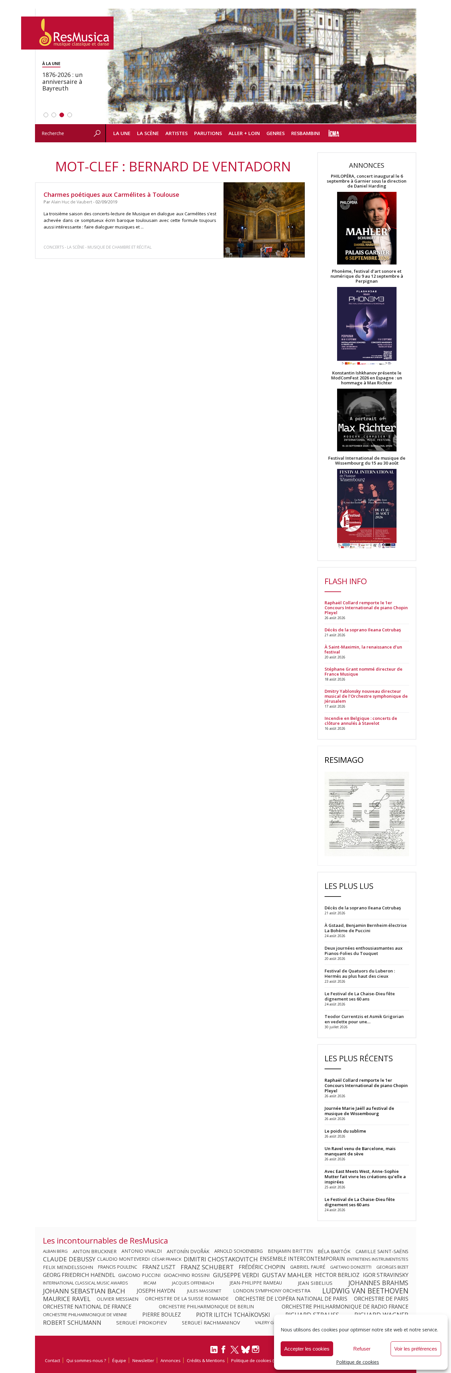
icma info (334, 133)
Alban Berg (55, 1251)
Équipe (119, 1360)
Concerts (54, 247)
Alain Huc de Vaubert (71, 202)
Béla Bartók (334, 1251)
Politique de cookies (357, 1362)
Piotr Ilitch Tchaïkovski (233, 1314)
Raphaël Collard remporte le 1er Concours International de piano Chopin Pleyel (366, 607)
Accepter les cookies (307, 1349)
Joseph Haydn (156, 1290)
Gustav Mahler (287, 1275)
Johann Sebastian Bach (84, 1290)
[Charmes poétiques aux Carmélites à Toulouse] (264, 219)
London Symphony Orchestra (271, 1290)
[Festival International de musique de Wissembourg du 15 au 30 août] (367, 509)
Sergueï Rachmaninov (211, 1322)
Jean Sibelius (315, 1282)
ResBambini (305, 133)
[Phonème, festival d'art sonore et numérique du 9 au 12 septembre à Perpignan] (367, 327)
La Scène (148, 133)
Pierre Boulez (161, 1314)
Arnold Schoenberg (238, 1251)
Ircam (150, 1282)
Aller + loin (244, 133)
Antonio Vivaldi (141, 1251)
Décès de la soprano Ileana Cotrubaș (363, 629)
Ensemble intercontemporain (302, 1259)
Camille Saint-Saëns (382, 1251)
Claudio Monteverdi (123, 1259)
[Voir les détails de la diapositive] (260, 66)
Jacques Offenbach (193, 1282)
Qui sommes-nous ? (86, 1360)
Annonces (170, 1360)
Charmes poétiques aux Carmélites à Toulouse (111, 194)
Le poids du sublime (345, 1131)
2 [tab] (54, 115)
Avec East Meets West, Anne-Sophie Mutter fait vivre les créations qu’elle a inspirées (365, 1176)
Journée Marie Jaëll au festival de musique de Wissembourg (359, 1110)
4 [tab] (69, 115)
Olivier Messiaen (117, 1298)
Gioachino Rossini (187, 1275)
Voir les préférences (415, 1349)
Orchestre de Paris (381, 1298)
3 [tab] (61, 115)
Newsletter (143, 1360)
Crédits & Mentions (206, 1360)
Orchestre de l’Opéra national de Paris (291, 1298)
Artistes (176, 133)
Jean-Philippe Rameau (255, 1282)
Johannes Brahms (378, 1282)
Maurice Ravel (66, 1298)
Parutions (208, 133)
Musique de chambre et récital (119, 247)
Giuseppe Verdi (236, 1275)
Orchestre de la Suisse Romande (186, 1298)
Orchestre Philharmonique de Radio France (345, 1306)
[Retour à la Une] (67, 33)
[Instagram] (256, 1349)
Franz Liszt (159, 1267)
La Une (121, 133)
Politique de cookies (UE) (255, 1360)
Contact (52, 1360)
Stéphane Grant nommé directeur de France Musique (363, 672)
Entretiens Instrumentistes (377, 1259)
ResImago (344, 759)
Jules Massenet (204, 1290)
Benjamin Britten (290, 1251)
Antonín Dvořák (188, 1251)
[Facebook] (224, 1352)
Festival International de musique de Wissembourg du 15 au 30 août (366, 461)
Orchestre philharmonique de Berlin (206, 1306)
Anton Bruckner (95, 1251)
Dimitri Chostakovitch (221, 1259)
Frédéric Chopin (262, 1267)
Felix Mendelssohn (68, 1267)
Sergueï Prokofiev (141, 1322)
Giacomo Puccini (139, 1275)
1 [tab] (46, 115)
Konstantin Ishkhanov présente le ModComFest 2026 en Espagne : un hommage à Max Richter (366, 377)
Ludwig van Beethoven (365, 1290)
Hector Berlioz (337, 1275)
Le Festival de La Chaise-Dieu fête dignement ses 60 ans (360, 1202)
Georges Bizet (392, 1267)
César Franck (167, 1259)
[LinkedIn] (214, 1352)
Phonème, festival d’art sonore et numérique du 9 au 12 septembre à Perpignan (366, 276)
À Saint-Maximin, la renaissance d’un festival (363, 649)
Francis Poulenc (117, 1267)
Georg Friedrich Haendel (79, 1275)
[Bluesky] (245, 1349)
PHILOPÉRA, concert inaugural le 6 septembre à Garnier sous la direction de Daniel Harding (366, 181)
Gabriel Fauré (307, 1267)
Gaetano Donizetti (350, 1267)
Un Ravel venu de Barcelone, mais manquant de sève (360, 1151)
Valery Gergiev (271, 1322)
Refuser (361, 1349)
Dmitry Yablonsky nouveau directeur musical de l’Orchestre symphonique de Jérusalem (366, 696)
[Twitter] (234, 1352)
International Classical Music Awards (85, 1282)
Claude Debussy (69, 1259)
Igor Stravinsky (385, 1275)
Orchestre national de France (87, 1306)
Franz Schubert (207, 1267)
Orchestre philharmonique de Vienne (85, 1314)
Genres (275, 133)
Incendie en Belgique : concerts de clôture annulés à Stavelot (361, 721)
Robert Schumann (72, 1322)
